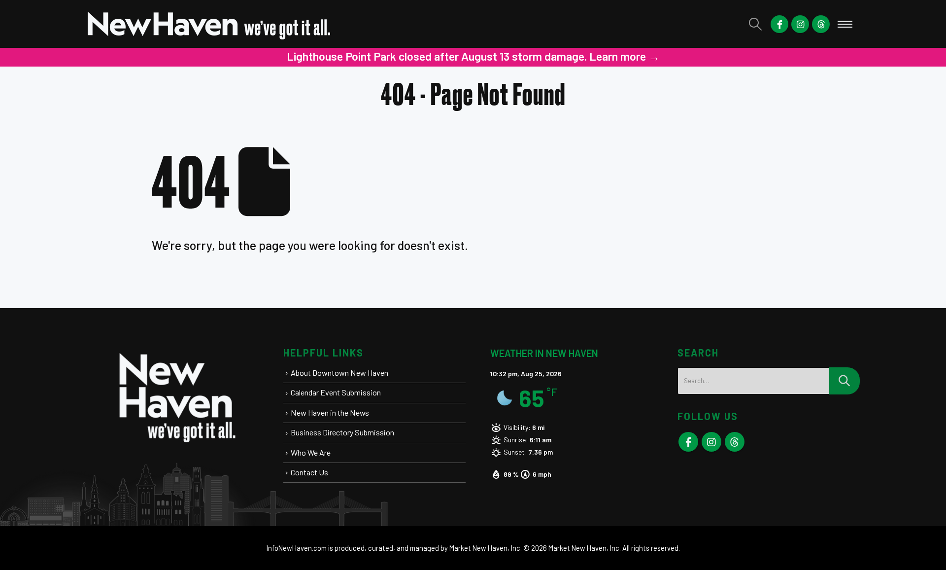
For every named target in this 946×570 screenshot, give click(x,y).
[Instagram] (800, 24)
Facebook (688, 442)
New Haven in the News (330, 412)
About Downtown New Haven (339, 372)
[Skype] (821, 24)
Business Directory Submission (342, 432)
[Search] (844, 380)
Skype (734, 442)
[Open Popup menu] (845, 24)
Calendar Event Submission (336, 392)
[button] (755, 24)
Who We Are (311, 452)
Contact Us (309, 472)
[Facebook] (779, 24)
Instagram (711, 442)
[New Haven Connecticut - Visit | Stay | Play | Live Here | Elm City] (209, 24)
